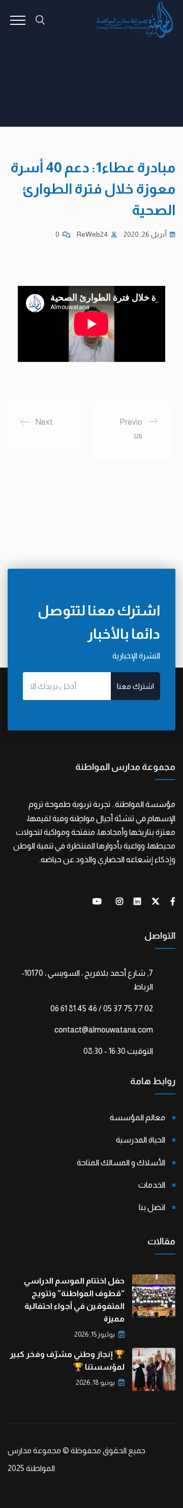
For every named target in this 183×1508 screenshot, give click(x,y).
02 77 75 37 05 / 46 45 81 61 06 (101, 1008)
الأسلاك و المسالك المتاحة (121, 1162)
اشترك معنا (135, 686)
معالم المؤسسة (137, 1117)
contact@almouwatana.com (103, 1029)
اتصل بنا (152, 1207)
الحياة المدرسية (140, 1139)
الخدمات (151, 1185)
